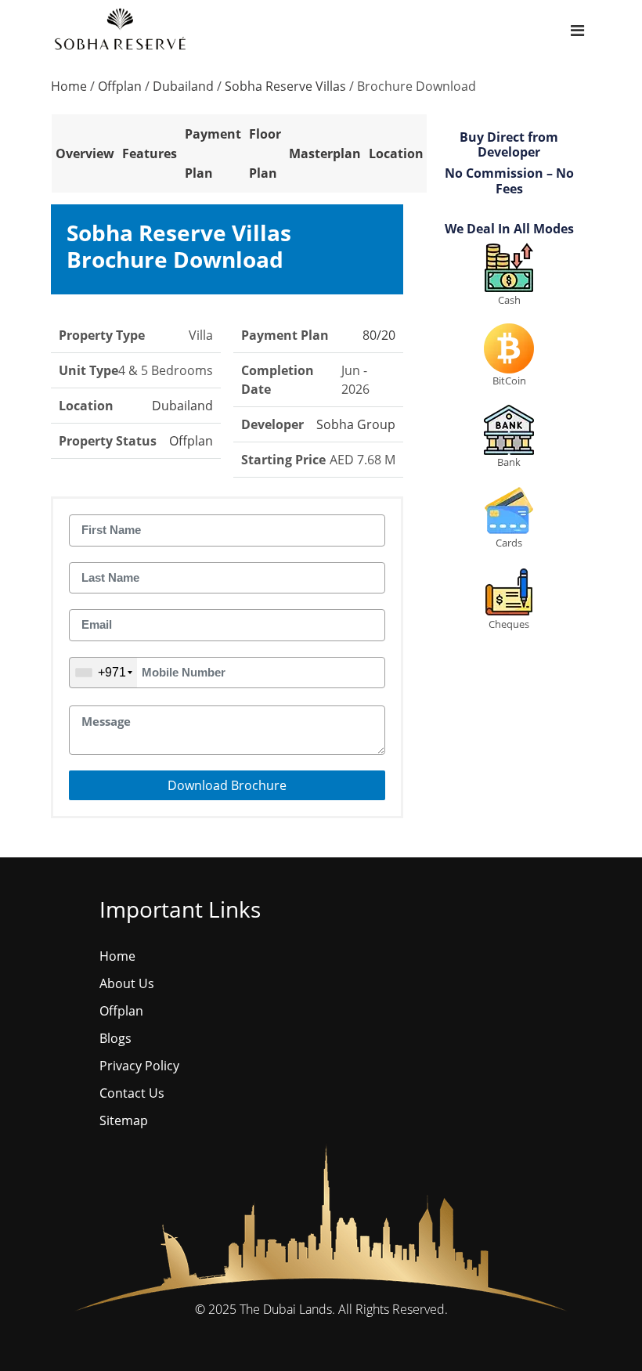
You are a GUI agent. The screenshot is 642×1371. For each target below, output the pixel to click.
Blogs (115, 1038)
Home (69, 86)
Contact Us (131, 1093)
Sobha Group (355, 424)
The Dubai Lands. (287, 1309)
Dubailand (183, 86)
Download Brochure (227, 785)
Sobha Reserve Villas (285, 86)
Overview (85, 153)
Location (396, 153)
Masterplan (325, 153)
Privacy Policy (139, 1065)
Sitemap (123, 1120)
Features (149, 153)
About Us (126, 983)
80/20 (378, 335)
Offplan (120, 86)
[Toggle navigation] (577, 31)
